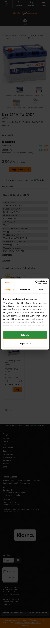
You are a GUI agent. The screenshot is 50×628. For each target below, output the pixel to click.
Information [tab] (24, 289)
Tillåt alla (25, 335)
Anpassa (23, 343)
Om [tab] (41, 289)
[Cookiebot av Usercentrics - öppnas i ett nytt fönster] (35, 282)
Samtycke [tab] (9, 289)
